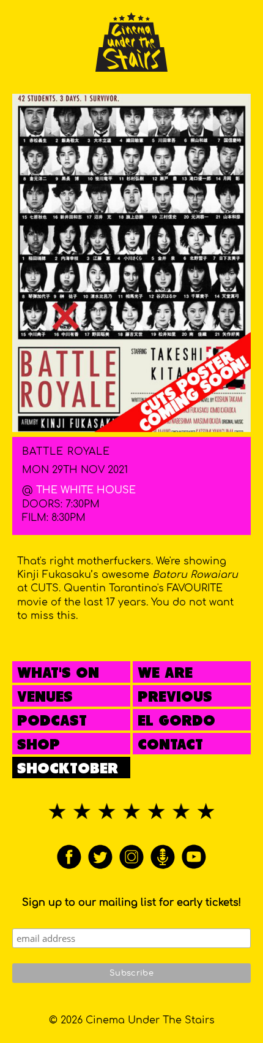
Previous (175, 697)
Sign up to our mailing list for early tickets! (131, 902)
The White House (86, 490)
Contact (170, 745)
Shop (38, 745)
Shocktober (67, 769)
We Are (165, 673)
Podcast (52, 721)
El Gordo (176, 721)
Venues (45, 697)
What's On (58, 673)
